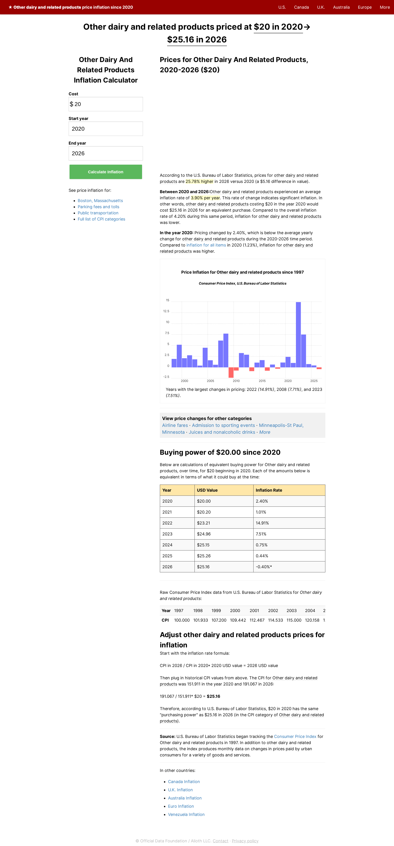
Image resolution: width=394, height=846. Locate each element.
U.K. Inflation (180, 789)
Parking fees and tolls (98, 206)
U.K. (321, 7)
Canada (301, 7)
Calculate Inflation (105, 172)
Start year (78, 118)
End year (77, 143)
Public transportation (98, 212)
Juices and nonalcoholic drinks (222, 432)
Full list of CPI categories (101, 219)
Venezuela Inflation (186, 814)
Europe (365, 7)
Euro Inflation (181, 806)
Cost (73, 93)
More (385, 7)
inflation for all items (206, 245)
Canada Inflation (184, 781)
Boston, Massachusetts (100, 200)
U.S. (282, 7)
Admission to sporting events (223, 425)
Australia (341, 7)
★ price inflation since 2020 (70, 7)
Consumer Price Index (295, 736)
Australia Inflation (185, 798)
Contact (220, 840)
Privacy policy (245, 840)
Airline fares (175, 425)
